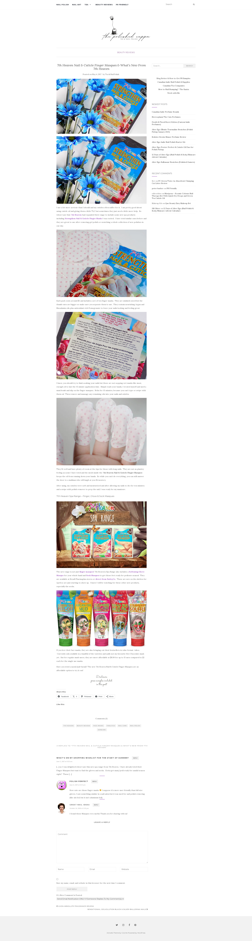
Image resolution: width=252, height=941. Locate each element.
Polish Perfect (79, 781)
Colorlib (124, 933)
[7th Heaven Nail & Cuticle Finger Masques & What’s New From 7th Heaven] (101, 106)
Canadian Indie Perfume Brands (165, 112)
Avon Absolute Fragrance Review (76, 906)
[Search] (194, 4)
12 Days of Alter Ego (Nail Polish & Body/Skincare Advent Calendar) (173, 209)
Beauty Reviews (104, 5)
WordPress (141, 933)
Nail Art (76, 5)
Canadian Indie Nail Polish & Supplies (174, 82)
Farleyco (111, 726)
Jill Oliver (156, 208)
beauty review (83, 726)
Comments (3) (101, 718)
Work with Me (173, 93)
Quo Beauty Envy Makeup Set (178, 203)
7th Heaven (76, 215)
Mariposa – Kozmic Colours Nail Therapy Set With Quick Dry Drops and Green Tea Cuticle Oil (172, 195)
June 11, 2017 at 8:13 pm (78, 785)
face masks (98, 726)
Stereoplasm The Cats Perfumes (166, 117)
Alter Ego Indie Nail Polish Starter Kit (168, 142)
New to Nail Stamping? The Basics (173, 89)
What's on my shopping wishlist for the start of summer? (92, 758)
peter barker (157, 188)
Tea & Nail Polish (112, 74)
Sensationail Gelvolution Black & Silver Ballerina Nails (117, 909)
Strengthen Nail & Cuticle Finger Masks (83, 218)
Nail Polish (62, 5)
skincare (102, 730)
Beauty (121, 52)
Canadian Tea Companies (174, 86)
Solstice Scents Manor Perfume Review (169, 137)
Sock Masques (92, 575)
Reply (135, 758)
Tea (86, 5)
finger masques (87, 572)
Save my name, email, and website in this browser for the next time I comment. (90, 883)
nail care (122, 726)
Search (189, 66)
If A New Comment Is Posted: (69, 895)
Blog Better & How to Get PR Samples (174, 78)
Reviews (130, 52)
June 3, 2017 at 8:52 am (64, 761)
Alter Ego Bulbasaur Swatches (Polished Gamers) (173, 162)
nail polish (135, 726)
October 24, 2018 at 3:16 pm (79, 808)
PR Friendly (122, 5)
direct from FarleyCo (105, 579)
